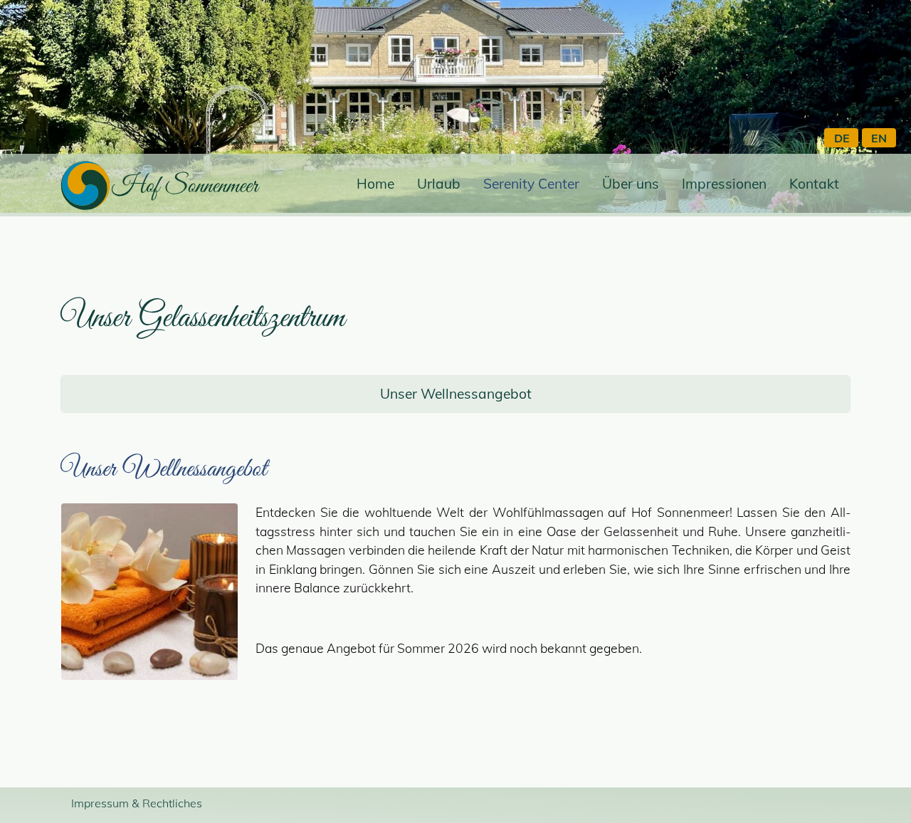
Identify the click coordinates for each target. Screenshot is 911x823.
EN (879, 138)
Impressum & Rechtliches (136, 803)
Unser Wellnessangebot (456, 393)
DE (842, 138)
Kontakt (814, 183)
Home (375, 183)
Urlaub (438, 183)
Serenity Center (531, 183)
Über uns (630, 183)
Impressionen (724, 183)
